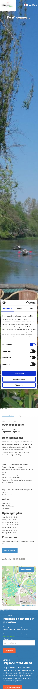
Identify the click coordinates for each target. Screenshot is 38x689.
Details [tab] (19, 308)
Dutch (26, 5)
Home (8, 5)
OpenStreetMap (31, 605)
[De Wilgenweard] (19, 585)
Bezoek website (9, 550)
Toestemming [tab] (7, 308)
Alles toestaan (19, 373)
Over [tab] (31, 308)
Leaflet (23, 605)
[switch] (33, 352)
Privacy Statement (9, 636)
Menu (34, 5)
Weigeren (19, 385)
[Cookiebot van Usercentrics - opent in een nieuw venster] (27, 302)
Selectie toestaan (19, 379)
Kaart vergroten (26, 569)
